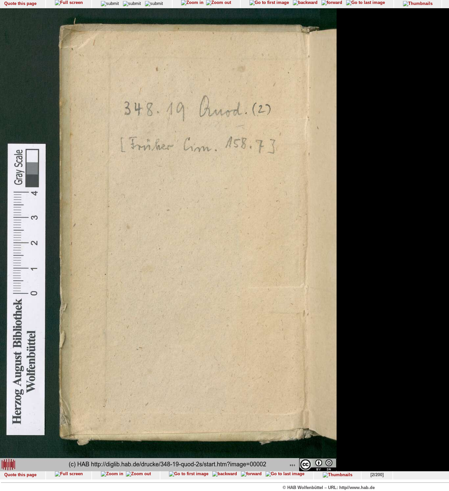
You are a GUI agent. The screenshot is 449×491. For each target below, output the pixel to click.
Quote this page (20, 3)
